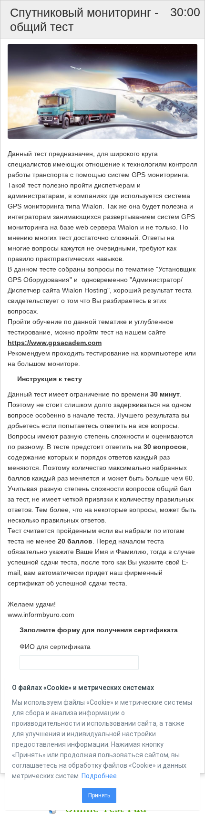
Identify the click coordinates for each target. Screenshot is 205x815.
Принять (99, 795)
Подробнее (99, 776)
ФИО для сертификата (55, 646)
